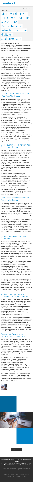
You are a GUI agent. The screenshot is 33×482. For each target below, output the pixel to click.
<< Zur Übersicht (27, 8)
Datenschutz (17, 476)
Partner (12, 474)
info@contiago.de (11, 464)
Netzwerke (6, 474)
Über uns (21, 474)
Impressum (10, 476)
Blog (17, 474)
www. (25, 464)
